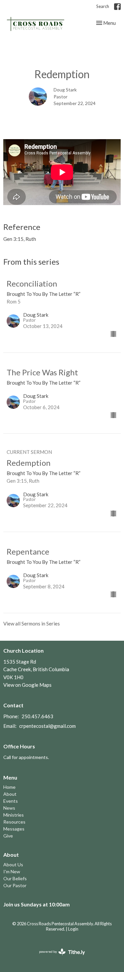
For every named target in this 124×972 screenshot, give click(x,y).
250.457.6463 (37, 716)
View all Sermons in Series (31, 623)
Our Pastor (14, 885)
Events (10, 801)
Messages (13, 829)
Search (102, 6)
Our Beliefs (15, 878)
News (9, 808)
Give (8, 835)
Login (73, 929)
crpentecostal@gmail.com (47, 726)
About (10, 794)
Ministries (13, 815)
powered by (58, 957)
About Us (13, 864)
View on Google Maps (27, 685)
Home (9, 787)
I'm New (11, 871)
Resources (14, 822)
